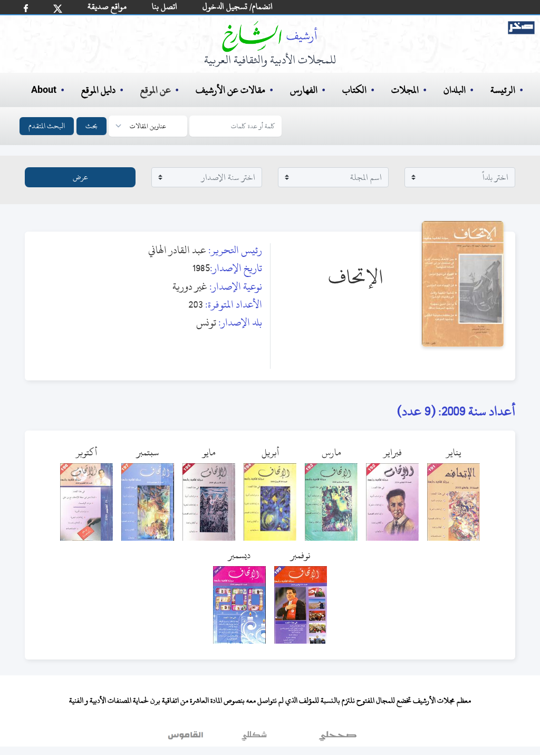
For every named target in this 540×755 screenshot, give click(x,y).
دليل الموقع (98, 90)
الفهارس (303, 90)
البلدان (454, 90)
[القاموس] (187, 739)
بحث (91, 126)
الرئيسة (502, 90)
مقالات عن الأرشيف (230, 90)
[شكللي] (254, 739)
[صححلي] (337, 739)
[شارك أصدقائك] (26, 8)
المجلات (405, 90)
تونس (206, 322)
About (43, 90)
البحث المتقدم (46, 126)
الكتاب (354, 90)
